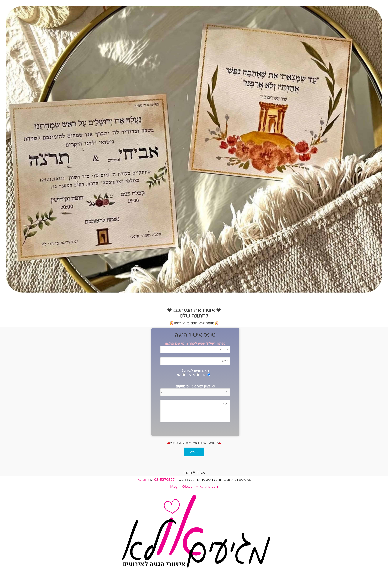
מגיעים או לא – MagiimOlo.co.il (194, 487)
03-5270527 (164, 480)
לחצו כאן (143, 480)
